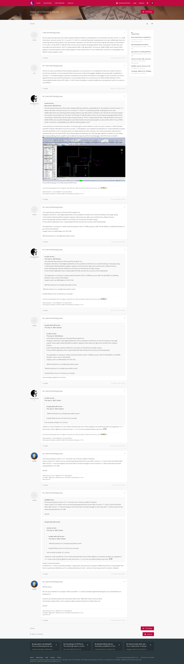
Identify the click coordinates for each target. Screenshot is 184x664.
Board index (39, 657)
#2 (124, 65)
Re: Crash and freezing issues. (52, 66)
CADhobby (93, 659)
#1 (124, 32)
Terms (59, 657)
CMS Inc (41, 15)
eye (34, 73)
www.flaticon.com (55, 661)
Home (32, 657)
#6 (124, 318)
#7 (124, 391)
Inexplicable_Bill (34, 104)
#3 (124, 96)
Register (141, 3)
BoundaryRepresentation (139, 44)
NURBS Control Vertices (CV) (140, 66)
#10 (124, 581)
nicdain (34, 214)
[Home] (32, 3)
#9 (124, 492)
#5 (124, 249)
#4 (124, 207)
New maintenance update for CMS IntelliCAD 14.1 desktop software (141, 37)
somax (34, 40)
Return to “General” (37, 634)
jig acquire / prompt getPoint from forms (141, 52)
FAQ (47, 657)
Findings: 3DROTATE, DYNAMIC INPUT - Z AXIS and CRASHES (141, 71)
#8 (124, 453)
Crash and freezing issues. (44, 11)
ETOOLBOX (77, 659)
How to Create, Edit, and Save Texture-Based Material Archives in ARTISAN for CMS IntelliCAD (141, 59)
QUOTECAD (84, 659)
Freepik (45, 661)
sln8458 (34, 461)
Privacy (52, 657)
